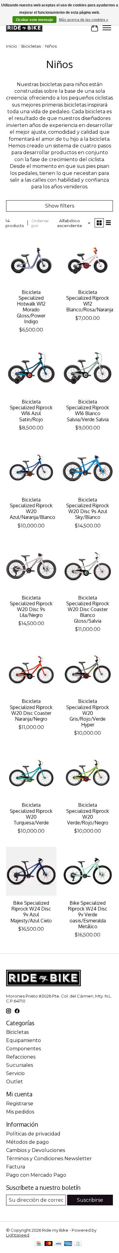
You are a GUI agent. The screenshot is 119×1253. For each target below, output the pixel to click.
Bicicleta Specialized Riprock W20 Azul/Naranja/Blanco (32, 508)
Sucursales (19, 1065)
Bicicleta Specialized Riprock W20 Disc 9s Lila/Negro (31, 606)
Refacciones (20, 1057)
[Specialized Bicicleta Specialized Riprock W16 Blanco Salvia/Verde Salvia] (88, 370)
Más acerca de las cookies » (83, 20)
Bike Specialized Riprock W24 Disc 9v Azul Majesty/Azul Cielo (31, 912)
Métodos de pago (27, 1142)
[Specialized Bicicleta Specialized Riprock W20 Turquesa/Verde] (31, 773)
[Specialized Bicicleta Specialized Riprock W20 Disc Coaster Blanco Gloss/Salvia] (88, 566)
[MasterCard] (48, 1244)
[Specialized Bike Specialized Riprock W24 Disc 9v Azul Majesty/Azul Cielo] (31, 871)
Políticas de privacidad (33, 1134)
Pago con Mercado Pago (36, 1175)
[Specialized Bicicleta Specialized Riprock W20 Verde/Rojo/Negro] (88, 773)
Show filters (59, 206)
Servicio (15, 1073)
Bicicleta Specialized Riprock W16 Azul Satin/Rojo (31, 410)
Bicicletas (31, 46)
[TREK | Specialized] (24, 28)
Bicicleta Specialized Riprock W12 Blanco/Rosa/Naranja (89, 301)
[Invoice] (78, 1244)
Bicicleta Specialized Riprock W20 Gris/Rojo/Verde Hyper (87, 713)
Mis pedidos (20, 1112)
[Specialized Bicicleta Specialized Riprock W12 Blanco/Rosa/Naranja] (88, 260)
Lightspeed (17, 1235)
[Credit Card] (38, 1244)
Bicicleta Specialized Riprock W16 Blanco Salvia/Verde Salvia (87, 410)
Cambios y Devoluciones (35, 1150)
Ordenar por (40, 223)
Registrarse (19, 1103)
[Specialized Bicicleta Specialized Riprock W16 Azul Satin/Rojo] (31, 370)
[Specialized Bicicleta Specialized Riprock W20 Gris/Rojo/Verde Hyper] (88, 669)
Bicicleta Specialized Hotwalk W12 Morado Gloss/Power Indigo (31, 306)
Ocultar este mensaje (34, 20)
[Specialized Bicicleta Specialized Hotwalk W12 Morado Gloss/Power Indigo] (31, 260)
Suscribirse (90, 1200)
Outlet (14, 1082)
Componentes (23, 1049)
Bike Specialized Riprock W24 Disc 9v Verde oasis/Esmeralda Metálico (87, 914)
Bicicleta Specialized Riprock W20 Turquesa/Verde (31, 814)
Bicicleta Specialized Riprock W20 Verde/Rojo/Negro (87, 814)
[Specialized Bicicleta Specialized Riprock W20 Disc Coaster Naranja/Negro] (31, 669)
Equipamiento (23, 1040)
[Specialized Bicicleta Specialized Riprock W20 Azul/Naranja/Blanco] (31, 468)
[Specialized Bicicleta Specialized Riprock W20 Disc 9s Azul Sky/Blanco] (88, 468)
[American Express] (68, 1244)
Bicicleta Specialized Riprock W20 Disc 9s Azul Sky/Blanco (87, 508)
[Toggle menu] (107, 28)
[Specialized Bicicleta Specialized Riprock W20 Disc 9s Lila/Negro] (31, 566)
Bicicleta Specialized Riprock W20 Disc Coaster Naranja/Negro (31, 710)
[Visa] (58, 1244)
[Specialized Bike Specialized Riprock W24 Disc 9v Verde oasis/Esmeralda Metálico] (88, 871)
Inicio (11, 46)
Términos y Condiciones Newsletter (49, 1158)
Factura (15, 1167)
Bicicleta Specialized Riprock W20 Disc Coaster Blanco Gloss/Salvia (87, 609)
